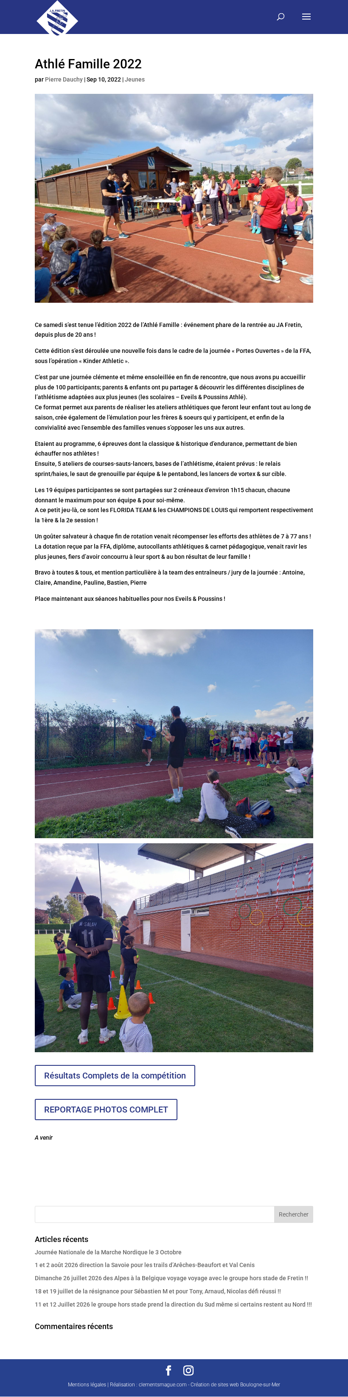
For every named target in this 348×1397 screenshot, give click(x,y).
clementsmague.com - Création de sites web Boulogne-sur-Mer (209, 1385)
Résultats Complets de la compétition (115, 1075)
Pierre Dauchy (64, 79)
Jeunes (135, 79)
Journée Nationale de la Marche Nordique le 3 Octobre (108, 1252)
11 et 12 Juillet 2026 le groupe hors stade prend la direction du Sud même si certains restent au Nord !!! (173, 1304)
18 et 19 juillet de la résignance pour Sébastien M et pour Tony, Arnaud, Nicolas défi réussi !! (158, 1291)
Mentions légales (87, 1385)
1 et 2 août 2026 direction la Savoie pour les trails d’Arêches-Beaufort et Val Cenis (145, 1265)
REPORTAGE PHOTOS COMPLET (106, 1109)
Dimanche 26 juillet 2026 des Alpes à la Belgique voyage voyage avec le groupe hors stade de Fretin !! (171, 1278)
